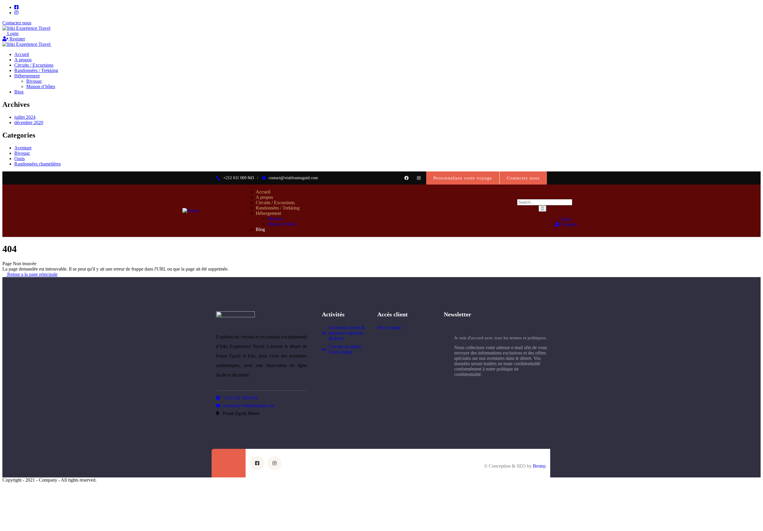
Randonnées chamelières (37, 163)
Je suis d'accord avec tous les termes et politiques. (500, 337)
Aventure (23, 147)
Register (16, 38)
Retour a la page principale (32, 274)
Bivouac (22, 153)
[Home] (190, 210)
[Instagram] (418, 177)
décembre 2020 (28, 122)
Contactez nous (16, 22)
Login (12, 33)
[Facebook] (406, 177)
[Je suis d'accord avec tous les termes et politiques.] (447, 354)
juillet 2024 (24, 117)
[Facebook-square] (257, 463)
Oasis (19, 158)
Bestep (539, 465)
